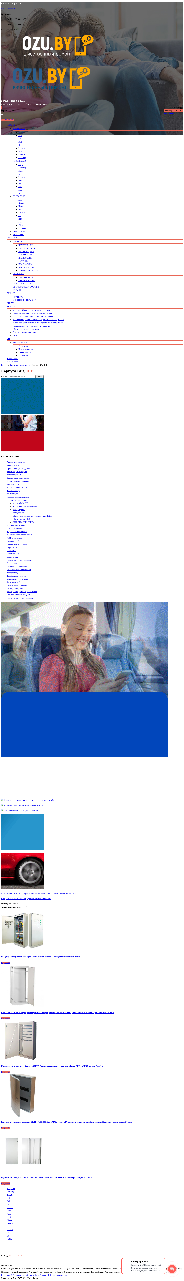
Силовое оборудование (17, 566)
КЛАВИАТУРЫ (25, 264)
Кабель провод (13, 491)
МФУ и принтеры (14, 538)
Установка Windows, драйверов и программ (31, 310)
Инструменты (13, 484)
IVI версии (23, 355)
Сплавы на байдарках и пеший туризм (18, 1275)
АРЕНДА (11, 293)
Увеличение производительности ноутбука (31, 326)
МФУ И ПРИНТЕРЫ (22, 284)
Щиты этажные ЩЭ (21, 519)
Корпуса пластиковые (16, 525)
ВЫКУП (10, 303)
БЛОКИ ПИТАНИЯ (26, 248)
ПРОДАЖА (12, 238)
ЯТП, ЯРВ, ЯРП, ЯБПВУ (23, 522)
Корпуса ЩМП (19, 513)
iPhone (21, 225)
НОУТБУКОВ (19, 129)
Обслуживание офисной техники (27, 329)
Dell (20, 142)
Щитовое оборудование (17, 585)
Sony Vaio (11, 1189)
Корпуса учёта (19, 509)
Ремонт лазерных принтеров (25, 332)
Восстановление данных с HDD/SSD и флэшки (33, 316)
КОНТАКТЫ (12, 359)
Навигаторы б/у (13, 541)
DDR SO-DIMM (25, 255)
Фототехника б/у (14, 582)
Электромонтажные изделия (19, 595)
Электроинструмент (15, 588)
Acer (20, 136)
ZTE (20, 200)
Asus (20, 139)
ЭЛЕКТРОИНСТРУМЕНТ (24, 300)
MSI (20, 151)
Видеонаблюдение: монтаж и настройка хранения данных (38, 323)
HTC (20, 180)
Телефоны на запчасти (16, 576)
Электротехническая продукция (20, 598)
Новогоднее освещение (17, 544)
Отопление (11, 551)
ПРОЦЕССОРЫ (25, 258)
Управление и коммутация (18, 579)
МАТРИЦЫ (23, 261)
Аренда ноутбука (14, 465)
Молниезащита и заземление (19, 535)
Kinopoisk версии (25, 349)
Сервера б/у (12, 563)
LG (19, 174)
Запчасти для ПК (14, 475)
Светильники (12, 557)
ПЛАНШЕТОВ (19, 161)
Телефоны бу (12, 573)
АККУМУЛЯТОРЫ (26, 267)
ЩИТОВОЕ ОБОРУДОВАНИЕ (26, 287)
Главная (4, 365)
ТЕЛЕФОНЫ (18, 274)
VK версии (23, 346)
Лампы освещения (15, 528)
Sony (20, 165)
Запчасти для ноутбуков (17, 472)
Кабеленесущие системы (17, 487)
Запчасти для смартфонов (18, 478)
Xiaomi (21, 203)
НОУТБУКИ (18, 241)
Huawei (21, 206)
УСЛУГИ (11, 306)
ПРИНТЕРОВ (19, 231)
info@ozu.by (169, 114)
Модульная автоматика (17, 532)
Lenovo (21, 148)
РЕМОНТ (11, 125)
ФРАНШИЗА (12, 362)
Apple (20, 132)
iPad (20, 190)
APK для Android (20, 342)
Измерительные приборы (18, 481)
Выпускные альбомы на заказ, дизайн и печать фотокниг (26, 899)
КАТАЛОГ (17, 290)
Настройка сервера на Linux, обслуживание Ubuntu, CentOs (38, 320)
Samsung (22, 158)
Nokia (20, 171)
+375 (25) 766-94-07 (17, 1256)
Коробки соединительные (18, 497)
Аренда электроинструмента (19, 468)
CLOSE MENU (7, 120)
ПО (8, 339)
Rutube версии (24, 352)
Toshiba (21, 154)
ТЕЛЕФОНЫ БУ (25, 277)
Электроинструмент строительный (22, 592)
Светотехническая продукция (19, 560)
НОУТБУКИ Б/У (25, 245)
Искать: (4, 377)
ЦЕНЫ (16, 335)
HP (19, 145)
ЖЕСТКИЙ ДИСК (26, 252)
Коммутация (12, 494)
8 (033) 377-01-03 (8, 9)
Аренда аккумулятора (16, 462)
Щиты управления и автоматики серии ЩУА (32, 516)
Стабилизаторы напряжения (19, 570)
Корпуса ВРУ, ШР (20, 503)
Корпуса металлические (20, 365)
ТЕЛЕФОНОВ (19, 196)
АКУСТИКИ (18, 235)
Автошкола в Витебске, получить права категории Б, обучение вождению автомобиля (38, 893)
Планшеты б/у (13, 554)
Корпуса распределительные (25, 506)
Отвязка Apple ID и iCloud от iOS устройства (32, 313)
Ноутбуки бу (12, 547)
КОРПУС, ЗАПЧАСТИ (28, 270)
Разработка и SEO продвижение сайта (51, 1275)
